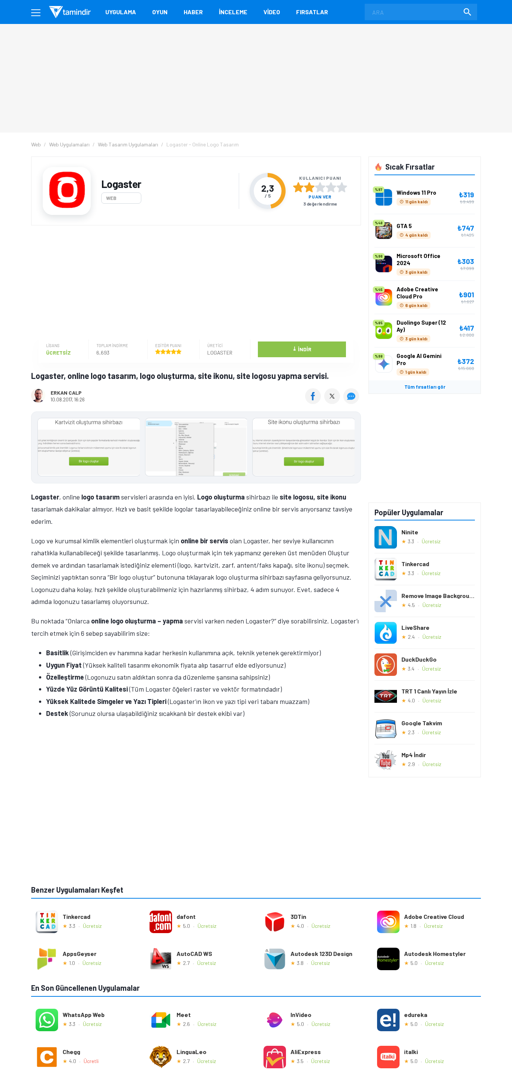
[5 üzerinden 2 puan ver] (309, 187)
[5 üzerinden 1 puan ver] (298, 187)
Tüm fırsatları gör (424, 387)
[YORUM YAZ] (352, 401)
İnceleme (233, 11)
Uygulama (120, 11)
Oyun (160, 11)
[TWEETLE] (333, 401)
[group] (196, 448)
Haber (193, 11)
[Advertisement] (194, 283)
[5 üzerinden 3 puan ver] (320, 187)
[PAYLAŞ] (314, 401)
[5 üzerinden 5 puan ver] (342, 187)
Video (271, 11)
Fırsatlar (312, 11)
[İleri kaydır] (351, 447)
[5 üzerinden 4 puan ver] (331, 187)
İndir (301, 348)
